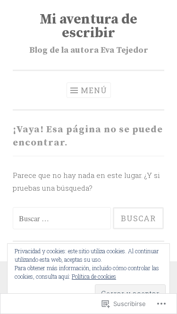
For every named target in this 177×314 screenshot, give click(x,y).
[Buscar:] (63, 218)
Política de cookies (94, 276)
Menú (94, 90)
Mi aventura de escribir (88, 26)
